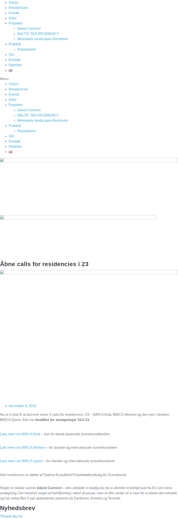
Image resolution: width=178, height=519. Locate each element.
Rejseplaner (26, 49)
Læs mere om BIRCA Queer (21, 461)
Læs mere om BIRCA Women (22, 447)
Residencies (18, 8)
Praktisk (15, 44)
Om (11, 54)
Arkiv (12, 18)
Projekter (16, 23)
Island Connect (29, 28)
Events (14, 13)
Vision (13, 2)
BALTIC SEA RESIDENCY (38, 34)
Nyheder (15, 65)
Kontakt (14, 60)
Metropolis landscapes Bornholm (42, 39)
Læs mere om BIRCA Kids (20, 434)
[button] (89, 79)
